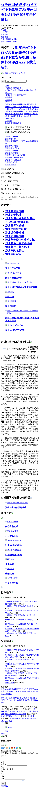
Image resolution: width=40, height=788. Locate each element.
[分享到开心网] (12, 748)
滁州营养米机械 (11, 146)
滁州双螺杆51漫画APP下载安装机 (21, 287)
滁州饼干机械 (23, 104)
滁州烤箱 (9, 296)
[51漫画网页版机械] (13, 540)
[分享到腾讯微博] (9, 748)
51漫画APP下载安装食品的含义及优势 (20, 615)
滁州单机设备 (25, 116)
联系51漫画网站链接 (9, 42)
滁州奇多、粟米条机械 (14, 158)
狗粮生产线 (9, 683)
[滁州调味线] (10, 301)
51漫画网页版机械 (13, 545)
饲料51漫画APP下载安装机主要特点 (19, 620)
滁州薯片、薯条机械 (13, 160)
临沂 (20, 718)
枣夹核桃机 (21, 689)
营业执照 (32, 90)
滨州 (6, 721)
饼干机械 (9, 564)
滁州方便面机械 (11, 104)
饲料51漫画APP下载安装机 (15, 714)
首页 (7, 86)
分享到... (4, 734)
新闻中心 (8, 93)
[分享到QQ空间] (17, 748)
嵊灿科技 (31, 716)
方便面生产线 (11, 583)
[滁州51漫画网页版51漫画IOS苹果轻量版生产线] (22, 313)
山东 (12, 718)
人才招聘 (8, 121)
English (3, 30)
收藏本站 (4, 34)
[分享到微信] (20, 748)
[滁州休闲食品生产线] (14, 325)
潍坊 (24, 718)
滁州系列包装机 (14, 116)
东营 (10, 721)
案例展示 (8, 97)
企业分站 (4, 32)
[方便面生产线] (11, 578)
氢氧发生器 (22, 691)
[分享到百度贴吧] (15, 748)
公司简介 (8, 90)
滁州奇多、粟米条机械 (14, 114)
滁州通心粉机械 (32, 109)
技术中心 (24, 95)
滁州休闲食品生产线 (14, 330)
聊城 (2, 721)
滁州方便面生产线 (13, 278)
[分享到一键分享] (4, 748)
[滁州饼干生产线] (12, 263)
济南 (16, 718)
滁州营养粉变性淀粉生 (15, 507)
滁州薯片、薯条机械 (17, 246)
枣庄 (32, 718)
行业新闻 (16, 95)
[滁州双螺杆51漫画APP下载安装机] (19, 282)
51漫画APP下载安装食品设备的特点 (19, 606)
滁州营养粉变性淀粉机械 (28, 111)
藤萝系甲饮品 (32, 691)
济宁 (36, 718)
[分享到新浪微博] (7, 748)
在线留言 (4, 37)
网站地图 (4, 786)
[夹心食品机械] (11, 522)
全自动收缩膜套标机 (9, 689)
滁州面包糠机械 (11, 111)
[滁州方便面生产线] (13, 273)
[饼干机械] (9, 559)
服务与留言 (9, 118)
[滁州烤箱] (9, 292)
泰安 (28, 718)
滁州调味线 (10, 306)
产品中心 (8, 102)
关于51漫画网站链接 (9, 39)
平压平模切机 (6, 694)
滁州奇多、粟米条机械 (18, 243)
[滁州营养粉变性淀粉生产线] (16, 503)
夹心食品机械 (11, 526)
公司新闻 (8, 95)
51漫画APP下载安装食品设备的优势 (19, 659)
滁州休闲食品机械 (18, 109)
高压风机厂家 (12, 691)
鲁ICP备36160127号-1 (9, 716)
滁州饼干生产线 (12, 268)
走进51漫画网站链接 (13, 88)
